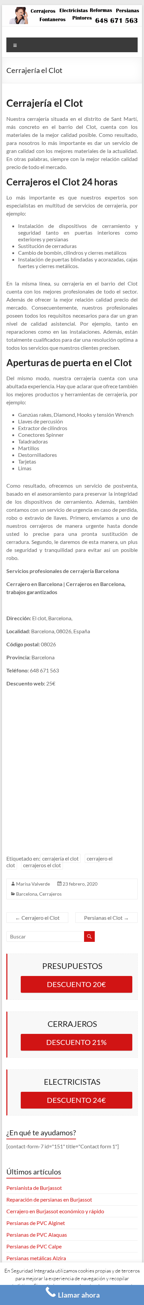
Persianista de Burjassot (34, 1188)
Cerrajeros (50, 894)
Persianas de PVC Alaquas (36, 1234)
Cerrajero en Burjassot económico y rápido (55, 1211)
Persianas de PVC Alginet (35, 1223)
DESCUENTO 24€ (76, 1100)
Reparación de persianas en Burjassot (49, 1199)
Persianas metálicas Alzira (36, 1258)
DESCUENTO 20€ (76, 984)
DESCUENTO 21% (76, 1042)
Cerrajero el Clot (37, 917)
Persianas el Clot (106, 917)
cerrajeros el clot (42, 865)
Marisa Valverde (33, 884)
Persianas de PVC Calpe (34, 1246)
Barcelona (26, 894)
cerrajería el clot (60, 858)
